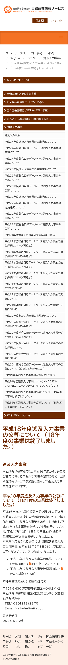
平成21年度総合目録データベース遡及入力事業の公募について (34, 307)
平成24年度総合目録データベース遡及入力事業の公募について (33, 160)
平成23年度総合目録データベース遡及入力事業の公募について (33, 188)
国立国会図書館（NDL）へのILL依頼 (27, 110)
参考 (51, 53)
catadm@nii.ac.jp (30, 608)
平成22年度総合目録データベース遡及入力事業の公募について (33, 226)
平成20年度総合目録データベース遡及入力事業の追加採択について (34, 345)
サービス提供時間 (7, 641)
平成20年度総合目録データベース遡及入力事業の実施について (34, 356)
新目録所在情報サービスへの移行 (25, 102)
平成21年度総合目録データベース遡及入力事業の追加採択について (34, 286)
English (56, 20)
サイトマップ (40, 641)
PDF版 (37, 563)
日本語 (39, 20)
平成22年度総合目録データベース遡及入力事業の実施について (33, 215)
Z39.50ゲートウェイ (18, 415)
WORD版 (16, 573)
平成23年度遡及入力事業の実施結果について (31, 169)
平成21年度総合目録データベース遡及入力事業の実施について (34, 296)
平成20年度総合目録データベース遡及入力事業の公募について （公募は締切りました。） (34, 366)
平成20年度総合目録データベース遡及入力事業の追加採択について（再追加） (34, 324)
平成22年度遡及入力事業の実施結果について (31, 196)
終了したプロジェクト (24, 58)
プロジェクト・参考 (30, 53)
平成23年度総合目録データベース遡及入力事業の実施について (33, 177)
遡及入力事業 (52, 58)
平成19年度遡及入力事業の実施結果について (30, 375)
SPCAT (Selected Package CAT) (28, 119)
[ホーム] (34, 8)
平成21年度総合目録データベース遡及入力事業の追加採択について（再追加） (34, 243)
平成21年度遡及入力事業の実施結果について (30, 235)
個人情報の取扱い (29, 641)
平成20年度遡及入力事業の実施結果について (30, 315)
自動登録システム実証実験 (21, 94)
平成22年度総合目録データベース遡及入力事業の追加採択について (33, 205)
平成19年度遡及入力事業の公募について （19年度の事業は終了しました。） (33, 394)
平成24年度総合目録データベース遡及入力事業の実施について (33, 150)
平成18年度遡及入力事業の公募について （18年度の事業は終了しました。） (33, 404)
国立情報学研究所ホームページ (55, 641)
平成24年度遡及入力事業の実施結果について (31, 141)
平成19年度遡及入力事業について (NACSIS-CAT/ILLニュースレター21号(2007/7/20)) (31, 383)
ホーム (9, 53)
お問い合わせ (18, 641)
